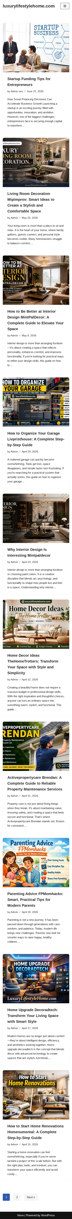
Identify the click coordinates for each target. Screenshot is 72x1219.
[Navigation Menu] (65, 6)
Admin (14, 217)
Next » (31, 1197)
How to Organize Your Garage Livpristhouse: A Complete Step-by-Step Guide (35, 439)
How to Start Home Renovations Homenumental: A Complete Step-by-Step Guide (35, 1132)
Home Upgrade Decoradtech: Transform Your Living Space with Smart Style (33, 1016)
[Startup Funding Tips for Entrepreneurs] (36, 47)
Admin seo (17, 91)
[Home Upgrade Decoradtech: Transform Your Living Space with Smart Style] (36, 978)
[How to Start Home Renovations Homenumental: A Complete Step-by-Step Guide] (36, 1095)
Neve (20, 1215)
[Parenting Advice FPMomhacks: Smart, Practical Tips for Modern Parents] (36, 862)
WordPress (48, 1215)
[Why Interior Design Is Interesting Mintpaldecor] (36, 518)
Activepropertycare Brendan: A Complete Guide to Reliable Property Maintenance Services (34, 783)
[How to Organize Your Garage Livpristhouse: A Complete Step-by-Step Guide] (36, 402)
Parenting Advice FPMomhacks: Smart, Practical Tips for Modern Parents (35, 899)
